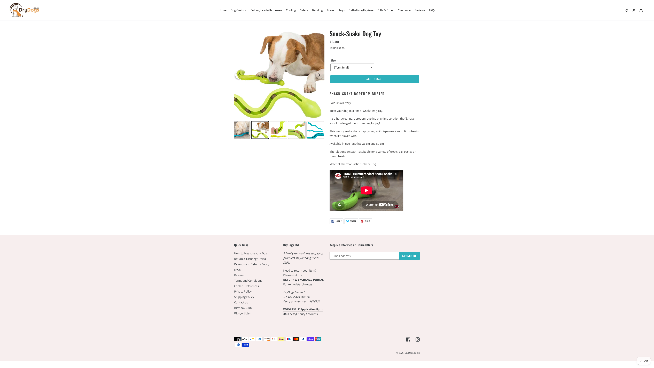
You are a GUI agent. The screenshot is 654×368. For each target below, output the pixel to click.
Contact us (241, 302)
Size (333, 60)
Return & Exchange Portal (250, 259)
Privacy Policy (243, 291)
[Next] (319, 75)
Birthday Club (243, 308)
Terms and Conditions (248, 280)
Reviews (239, 275)
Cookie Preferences (246, 286)
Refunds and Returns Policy (251, 264)
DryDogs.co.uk (412, 352)
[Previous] (239, 75)
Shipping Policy (244, 297)
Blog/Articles (242, 313)
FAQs (237, 270)
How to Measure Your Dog (250, 253)
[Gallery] (279, 85)
